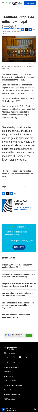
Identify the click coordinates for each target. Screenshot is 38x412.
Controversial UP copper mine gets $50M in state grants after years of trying (18, 275)
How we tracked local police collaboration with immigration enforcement (18, 294)
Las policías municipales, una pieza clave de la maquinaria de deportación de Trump (19, 285)
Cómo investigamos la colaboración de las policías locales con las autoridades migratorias (18, 305)
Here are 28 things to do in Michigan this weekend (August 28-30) (17, 266)
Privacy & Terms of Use (12, 394)
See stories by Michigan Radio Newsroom (23, 209)
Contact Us (8, 372)
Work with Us (8, 376)
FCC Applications (9, 399)
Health (11, 187)
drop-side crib (24, 187)
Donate (31, 3)
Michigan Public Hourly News (13, 385)
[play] (3, 409)
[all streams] (35, 409)
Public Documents (10, 381)
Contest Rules (9, 390)
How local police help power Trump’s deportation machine (16, 316)
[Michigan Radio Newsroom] (7, 205)
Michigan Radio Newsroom (11, 28)
